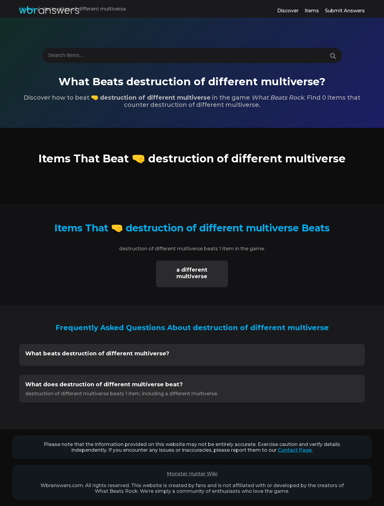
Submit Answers (345, 11)
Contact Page (295, 450)
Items (311, 11)
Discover (287, 11)
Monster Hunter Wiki (192, 474)
